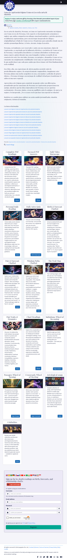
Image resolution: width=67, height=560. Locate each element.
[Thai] (36, 475)
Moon (20, 28)
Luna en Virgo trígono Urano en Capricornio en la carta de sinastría (22, 133)
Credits (6, 549)
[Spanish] (9, 475)
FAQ (59, 547)
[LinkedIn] (57, 557)
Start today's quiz (36, 254)
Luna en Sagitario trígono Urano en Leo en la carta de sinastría (21, 127)
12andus (10, 25)
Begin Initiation (57, 368)
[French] (16, 475)
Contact (31, 547)
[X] (44, 557)
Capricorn (25, 28)
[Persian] (38, 475)
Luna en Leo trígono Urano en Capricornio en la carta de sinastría (22, 109)
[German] (13, 475)
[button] (61, 2)
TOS (24, 523)
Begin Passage (15, 416)
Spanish (12, 28)
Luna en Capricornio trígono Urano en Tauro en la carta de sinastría (22, 125)
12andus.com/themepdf (23, 21)
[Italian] (20, 475)
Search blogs (10, 145)
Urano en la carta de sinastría (48, 142)
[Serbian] (33, 475)
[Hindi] (29, 475)
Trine (36, 28)
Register (7, 19)
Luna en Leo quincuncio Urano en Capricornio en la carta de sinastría (23, 135)
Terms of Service (43, 547)
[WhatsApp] (54, 557)
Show (17, 200)
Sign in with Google (15, 484)
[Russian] (18, 475)
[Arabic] (27, 475)
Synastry (16, 28)
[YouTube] (51, 557)
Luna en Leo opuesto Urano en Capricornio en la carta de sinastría (22, 138)
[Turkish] (31, 475)
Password (9, 506)
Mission (36, 547)
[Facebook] (37, 557)
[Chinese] (22, 475)
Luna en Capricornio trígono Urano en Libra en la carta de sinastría (22, 117)
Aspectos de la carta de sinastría (17, 142)
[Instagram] (41, 557)
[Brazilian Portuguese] (11, 475)
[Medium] (61, 557)
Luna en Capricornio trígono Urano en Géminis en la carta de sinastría (23, 122)
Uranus (30, 28)
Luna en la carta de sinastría (33, 142)
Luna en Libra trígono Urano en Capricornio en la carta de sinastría (22, 130)
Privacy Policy (31, 523)
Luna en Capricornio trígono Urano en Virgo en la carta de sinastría (22, 119)
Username (9, 491)
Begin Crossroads (36, 416)
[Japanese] (24, 475)
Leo (33, 28)
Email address (10, 499)
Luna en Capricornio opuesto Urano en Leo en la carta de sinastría (22, 114)
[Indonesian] (40, 475)
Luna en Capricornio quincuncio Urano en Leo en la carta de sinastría (23, 112)
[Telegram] (47, 557)
